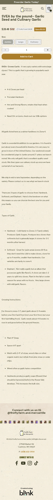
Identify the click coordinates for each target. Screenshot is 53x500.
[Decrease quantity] (5, 50)
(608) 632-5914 (27, 451)
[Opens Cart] (49, 8)
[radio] (8, 42)
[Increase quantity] (47, 50)
